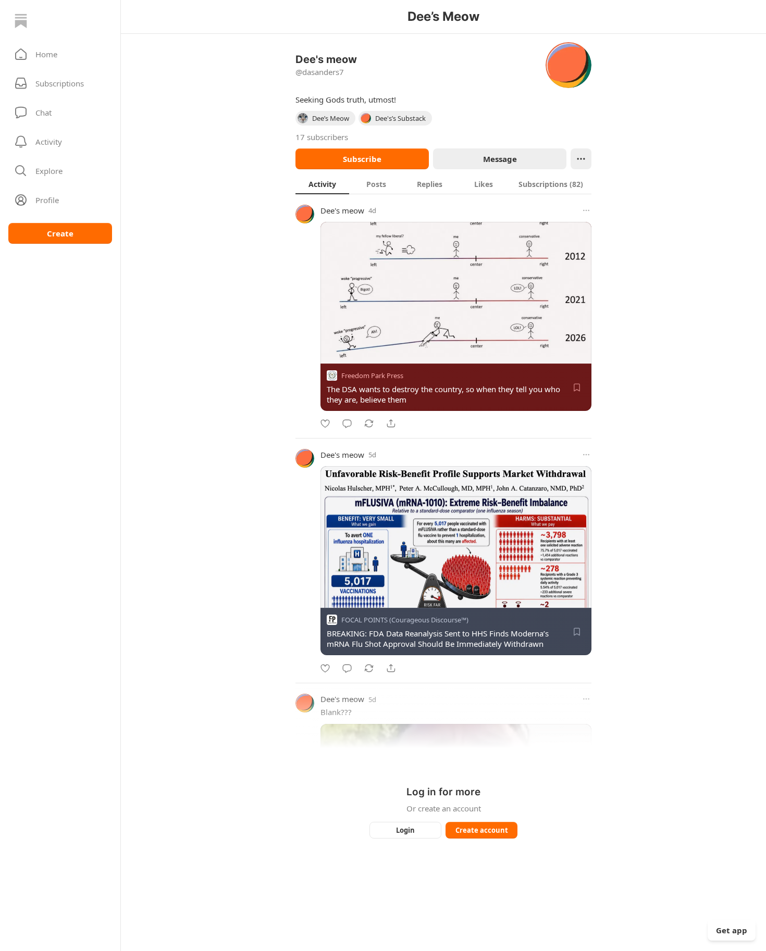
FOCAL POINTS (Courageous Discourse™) (404, 620)
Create (60, 233)
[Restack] (369, 423)
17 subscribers (321, 137)
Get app (731, 930)
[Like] (325, 423)
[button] (60, 54)
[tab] (322, 183)
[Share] (391, 423)
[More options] (586, 210)
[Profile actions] (581, 158)
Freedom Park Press (372, 375)
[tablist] (443, 183)
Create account (481, 830)
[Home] (20, 20)
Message (500, 159)
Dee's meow (342, 210)
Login (405, 830)
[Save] (577, 387)
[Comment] (347, 423)
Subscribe (362, 159)
